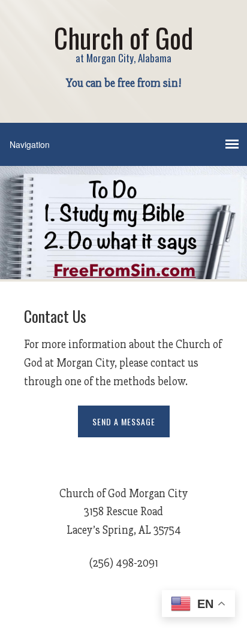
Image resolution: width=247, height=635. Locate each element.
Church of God (123, 37)
